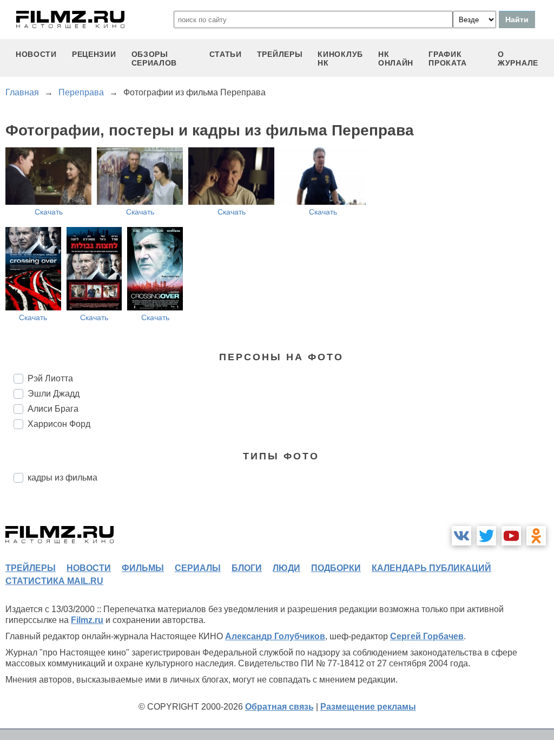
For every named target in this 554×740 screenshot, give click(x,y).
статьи (225, 54)
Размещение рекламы (368, 706)
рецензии (94, 54)
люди (286, 568)
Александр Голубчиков (275, 636)
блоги (247, 568)
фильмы (143, 568)
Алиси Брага (53, 408)
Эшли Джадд (54, 393)
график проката (447, 58)
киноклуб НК (340, 58)
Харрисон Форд (59, 424)
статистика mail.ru (54, 581)
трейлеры (280, 54)
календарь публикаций (431, 568)
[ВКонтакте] (461, 536)
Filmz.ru (87, 620)
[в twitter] (486, 536)
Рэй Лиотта (50, 378)
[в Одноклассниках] (536, 536)
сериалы (198, 568)
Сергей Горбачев (427, 636)
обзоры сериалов (154, 58)
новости (36, 54)
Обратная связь (279, 706)
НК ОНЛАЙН (395, 58)
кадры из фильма (62, 477)
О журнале (518, 58)
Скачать (49, 211)
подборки (336, 568)
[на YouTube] (511, 536)
